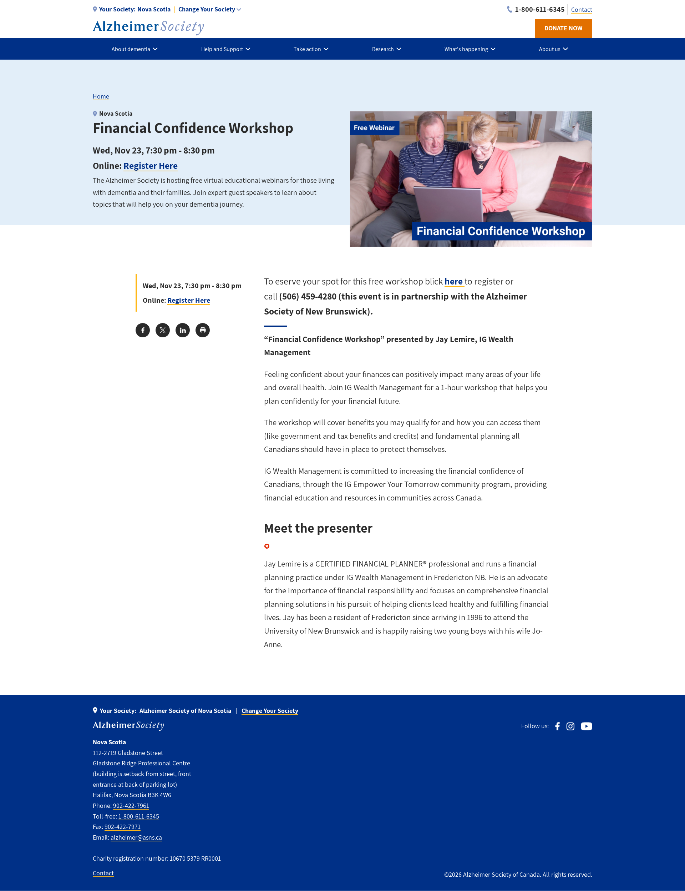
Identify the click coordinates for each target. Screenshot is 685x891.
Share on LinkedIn (183, 330)
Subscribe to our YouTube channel (586, 726)
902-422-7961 (131, 805)
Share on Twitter (163, 330)
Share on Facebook (143, 330)
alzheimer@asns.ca (136, 837)
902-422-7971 (123, 826)
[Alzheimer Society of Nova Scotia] (148, 28)
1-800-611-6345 (138, 816)
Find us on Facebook (557, 726)
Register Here (150, 165)
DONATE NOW (563, 28)
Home (101, 96)
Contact (581, 9)
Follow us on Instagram (570, 726)
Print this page (203, 330)
